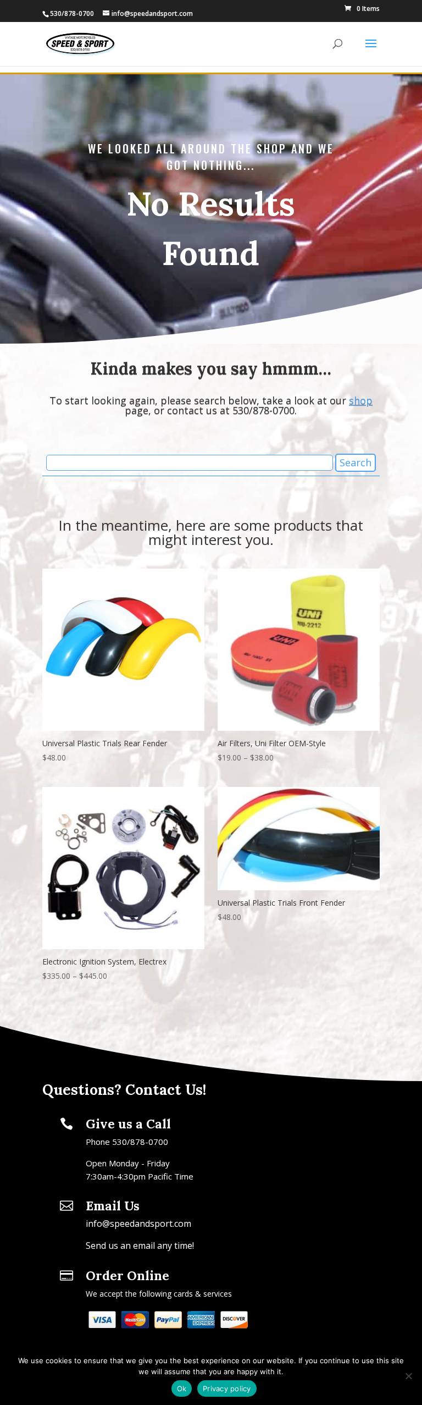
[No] (408, 1375)
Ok (182, 1388)
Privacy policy (227, 1388)
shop (361, 400)
